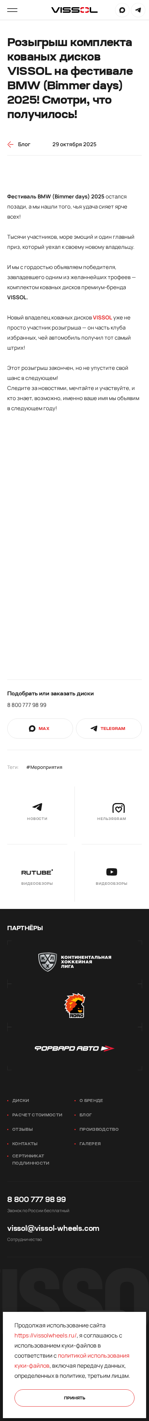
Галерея (90, 1144)
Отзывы (22, 1129)
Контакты (25, 1144)
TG (138, 10)
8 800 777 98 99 (26, 705)
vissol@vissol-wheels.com (53, 1228)
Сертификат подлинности (31, 1159)
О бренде (91, 1101)
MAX (122, 10)
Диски (20, 1101)
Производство (99, 1129)
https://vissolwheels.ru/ (45, 1335)
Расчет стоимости (37, 1115)
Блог (86, 1115)
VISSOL (102, 317)
